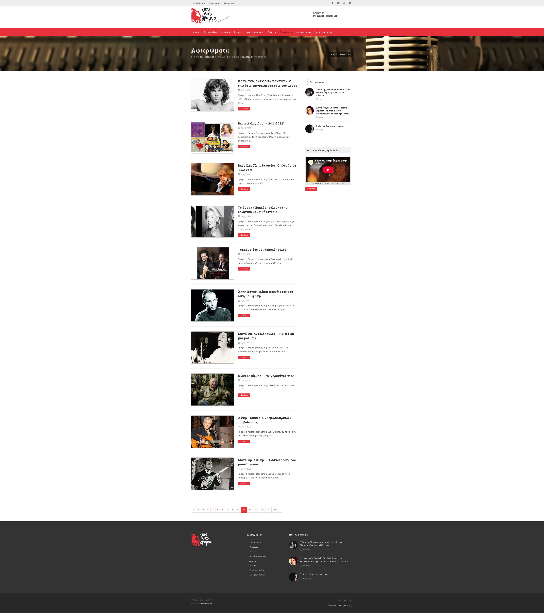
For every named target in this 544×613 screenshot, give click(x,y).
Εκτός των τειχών (257, 575)
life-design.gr (207, 604)
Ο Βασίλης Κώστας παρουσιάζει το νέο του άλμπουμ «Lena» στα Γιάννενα (333, 92)
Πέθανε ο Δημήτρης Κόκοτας (330, 126)
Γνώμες (252, 552)
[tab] (317, 82)
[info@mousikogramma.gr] (350, 3)
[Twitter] (338, 3)
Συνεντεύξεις (255, 542)
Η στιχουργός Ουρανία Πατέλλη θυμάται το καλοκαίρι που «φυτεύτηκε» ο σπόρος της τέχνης (332, 110)
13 (256, 509)
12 (250, 509)
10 (238, 509)
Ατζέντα (252, 561)
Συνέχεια (244, 109)
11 (244, 509)
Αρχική (334, 54)
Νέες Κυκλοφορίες (257, 556)
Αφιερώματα (345, 54)
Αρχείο (311, 189)
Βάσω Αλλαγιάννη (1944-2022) (261, 123)
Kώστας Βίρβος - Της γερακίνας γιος (266, 376)
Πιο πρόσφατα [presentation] (317, 82)
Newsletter (229, 3)
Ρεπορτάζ (253, 547)
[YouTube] (344, 3)
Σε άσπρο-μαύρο (256, 570)
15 (268, 509)
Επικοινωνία (214, 3)
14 (262, 509)
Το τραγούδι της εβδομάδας (323, 150)
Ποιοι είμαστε (199, 3)
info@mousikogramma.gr (341, 605)
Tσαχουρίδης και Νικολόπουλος (262, 249)
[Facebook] (332, 3)
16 (274, 509)
